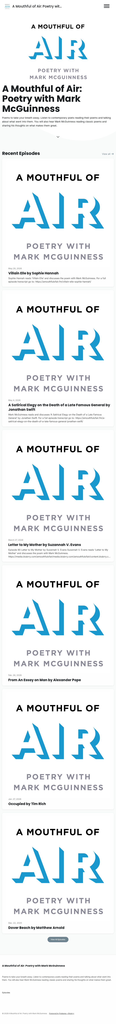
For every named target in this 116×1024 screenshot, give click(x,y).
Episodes (6, 993)
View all (106, 154)
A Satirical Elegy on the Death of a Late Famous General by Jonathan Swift (59, 407)
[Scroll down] (58, 136)
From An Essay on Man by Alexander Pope (44, 680)
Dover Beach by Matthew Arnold (36, 927)
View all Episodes (58, 939)
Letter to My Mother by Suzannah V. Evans (44, 544)
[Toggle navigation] (107, 6)
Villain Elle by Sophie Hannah (33, 273)
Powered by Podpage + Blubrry (61, 1013)
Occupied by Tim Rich (27, 803)
